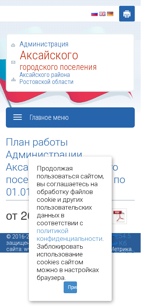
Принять (72, 287)
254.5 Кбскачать (123, 232)
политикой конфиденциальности (69, 234)
